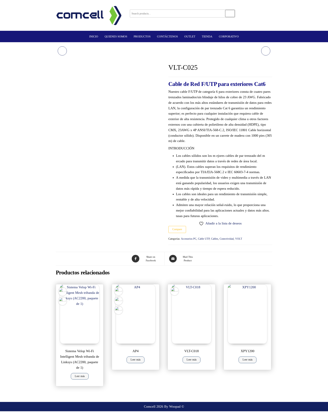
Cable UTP (204, 238)
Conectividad (227, 238)
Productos (142, 36)
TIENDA (207, 36)
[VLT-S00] (265, 50)
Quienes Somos (116, 36)
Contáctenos (167, 36)
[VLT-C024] (62, 50)
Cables (214, 238)
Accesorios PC (188, 238)
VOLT (238, 238)
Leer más (80, 376)
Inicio (93, 36)
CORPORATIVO (229, 36)
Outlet (189, 36)
